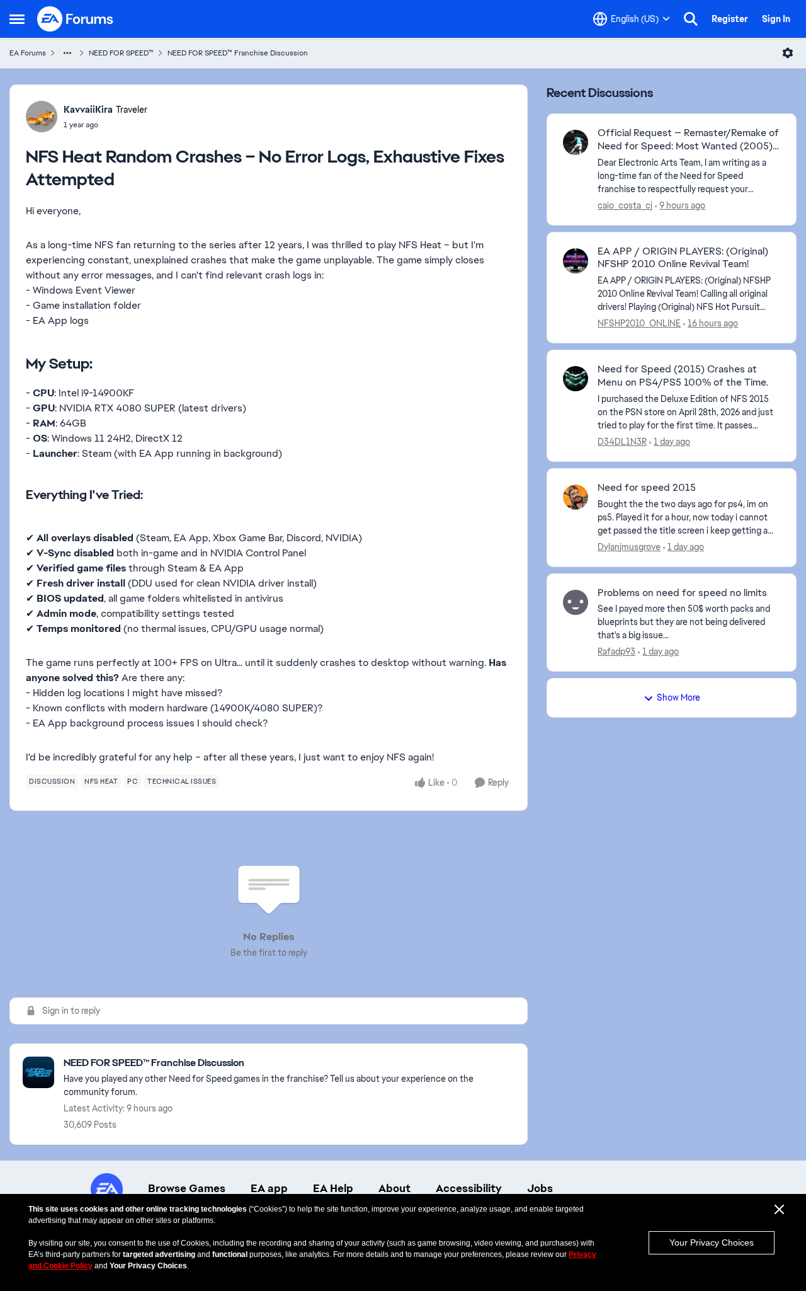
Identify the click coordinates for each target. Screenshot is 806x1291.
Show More (678, 697)
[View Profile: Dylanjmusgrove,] (575, 497)
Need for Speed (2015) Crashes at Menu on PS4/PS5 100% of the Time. (683, 376)
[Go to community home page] (75, 19)
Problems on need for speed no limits (682, 593)
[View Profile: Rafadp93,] (575, 602)
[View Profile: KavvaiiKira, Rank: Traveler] (41, 116)
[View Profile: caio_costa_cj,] (575, 142)
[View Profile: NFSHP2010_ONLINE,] (575, 260)
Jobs (540, 1188)
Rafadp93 (616, 651)
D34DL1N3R (622, 441)
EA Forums (27, 53)
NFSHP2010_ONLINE (639, 323)
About (394, 1188)
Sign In (776, 19)
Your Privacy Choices (711, 1242)
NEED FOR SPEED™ (121, 53)
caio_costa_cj (625, 205)
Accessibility (469, 1188)
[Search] (690, 18)
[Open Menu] (788, 53)
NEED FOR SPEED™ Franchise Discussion (237, 53)
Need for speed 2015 (647, 487)
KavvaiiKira (88, 109)
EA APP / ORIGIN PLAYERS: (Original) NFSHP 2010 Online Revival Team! (683, 258)
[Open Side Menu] (17, 18)
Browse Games (186, 1188)
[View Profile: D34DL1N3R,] (575, 378)
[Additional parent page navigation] (67, 53)
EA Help (333, 1188)
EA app (269, 1188)
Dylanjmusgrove (629, 547)
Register (730, 19)
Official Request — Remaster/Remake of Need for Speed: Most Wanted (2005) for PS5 (688, 140)
